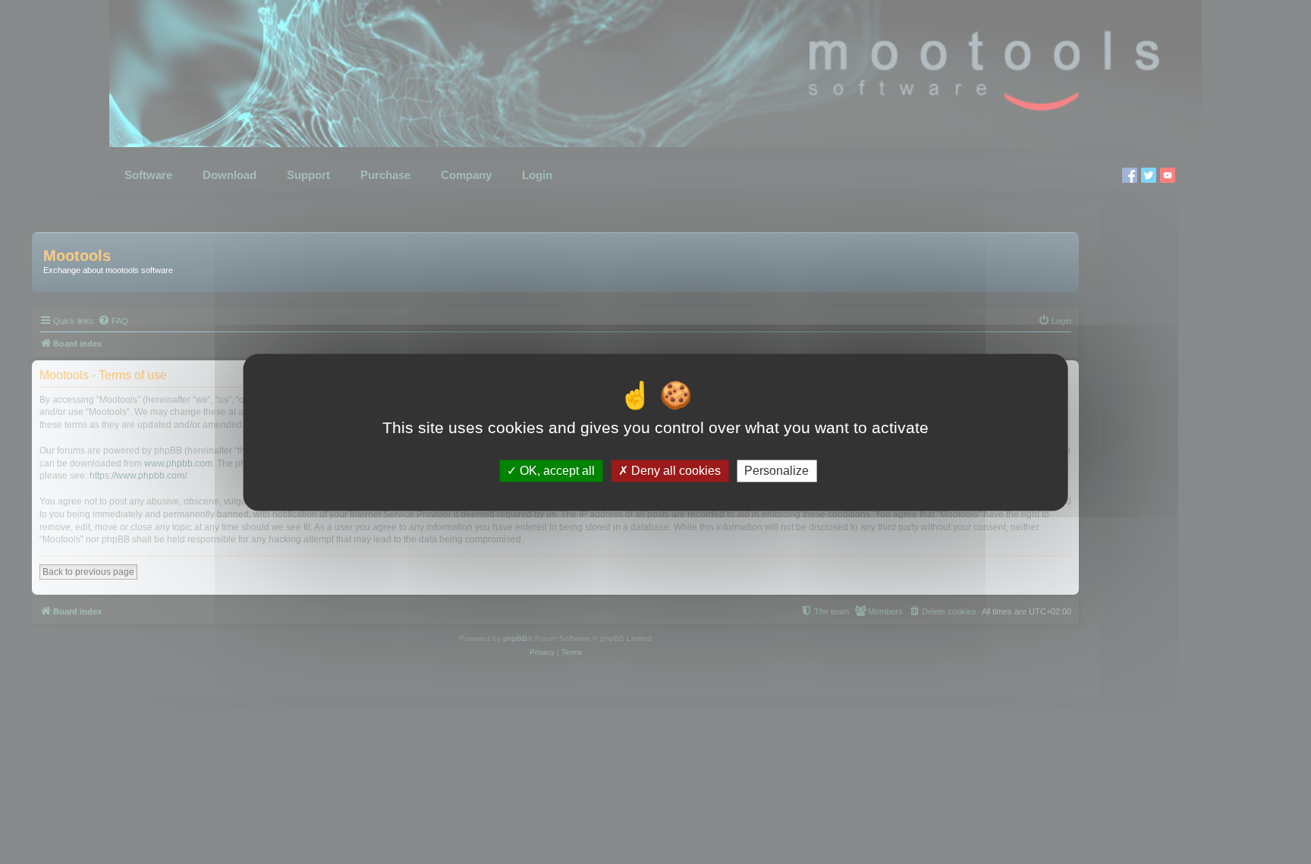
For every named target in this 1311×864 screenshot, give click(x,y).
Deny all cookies (674, 470)
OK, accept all (556, 470)
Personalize (776, 470)
